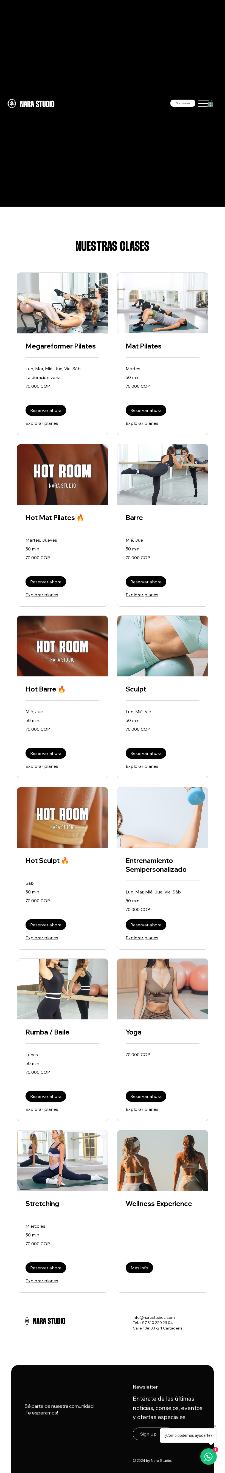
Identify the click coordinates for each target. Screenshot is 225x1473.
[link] (62, 346)
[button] (210, 103)
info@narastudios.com (154, 1317)
